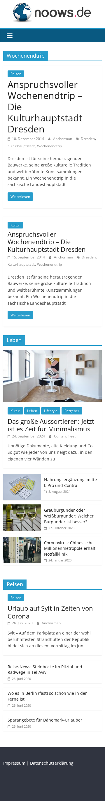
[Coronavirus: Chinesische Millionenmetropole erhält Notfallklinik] (22, 540)
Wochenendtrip (49, 145)
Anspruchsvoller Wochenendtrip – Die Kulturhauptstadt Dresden (47, 242)
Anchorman (63, 138)
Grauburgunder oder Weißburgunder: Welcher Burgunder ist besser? (69, 515)
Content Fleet (65, 436)
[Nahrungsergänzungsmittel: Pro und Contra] (22, 477)
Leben (32, 410)
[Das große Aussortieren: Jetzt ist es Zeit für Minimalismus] (52, 353)
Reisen (15, 73)
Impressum (14, 763)
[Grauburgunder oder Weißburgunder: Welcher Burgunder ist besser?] (22, 507)
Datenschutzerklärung (52, 763)
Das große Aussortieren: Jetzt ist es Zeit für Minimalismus (51, 425)
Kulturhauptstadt (21, 145)
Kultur (15, 225)
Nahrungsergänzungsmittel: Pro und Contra (70, 482)
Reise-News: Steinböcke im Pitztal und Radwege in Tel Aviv (45, 669)
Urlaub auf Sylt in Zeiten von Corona (50, 612)
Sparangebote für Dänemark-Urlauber (45, 720)
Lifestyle (50, 410)
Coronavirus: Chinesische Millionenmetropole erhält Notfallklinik (69, 548)
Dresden (88, 138)
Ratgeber (71, 410)
